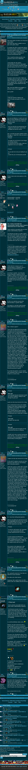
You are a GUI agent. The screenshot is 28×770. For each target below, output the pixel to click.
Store (14, 10)
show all (26, 33)
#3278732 (9, 570)
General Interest (5, 19)
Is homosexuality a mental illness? (11, 706)
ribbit (8, 732)
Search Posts (14, 9)
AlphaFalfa (10, 728)
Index (15, 20)
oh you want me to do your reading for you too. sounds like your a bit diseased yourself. (17, 152)
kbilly (10, 36)
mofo (8, 737)
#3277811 (9, 298)
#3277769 (9, 263)
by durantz (18, 720)
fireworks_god (12, 219)
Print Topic (16, 752)
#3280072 (9, 677)
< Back (17, 33)
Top (27, 111)
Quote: (10, 123)
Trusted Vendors (22, 9)
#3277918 (9, 388)
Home (2, 4)
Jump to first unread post (5, 33)
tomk (10, 386)
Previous (10, 20)
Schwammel (10, 723)
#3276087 (9, 173)
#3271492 (9, 115)
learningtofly (10, 719)
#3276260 (9, 194)
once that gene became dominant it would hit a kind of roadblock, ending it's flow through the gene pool (17, 394)
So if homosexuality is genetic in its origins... (14, 735)
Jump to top (3, 695)
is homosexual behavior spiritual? (11, 722)
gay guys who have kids (13, 418)
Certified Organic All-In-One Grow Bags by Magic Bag (14, 31)
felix (10, 193)
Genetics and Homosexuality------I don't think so (14, 711)
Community (7, 4)
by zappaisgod (19, 742)
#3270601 (9, 37)
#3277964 (9, 455)
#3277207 (9, 221)
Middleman (6, 749)
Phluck (11, 262)
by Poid (18, 710)
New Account (17, 7)
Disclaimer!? (10, 212)
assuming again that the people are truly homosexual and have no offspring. (17, 427)
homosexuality (6, 731)
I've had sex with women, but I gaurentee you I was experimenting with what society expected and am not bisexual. (17, 529)
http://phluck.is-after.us (13, 254)
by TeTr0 (18, 733)
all (7, 713)
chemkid (9, 714)
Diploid (11, 172)
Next (19, 20)
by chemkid (19, 715)
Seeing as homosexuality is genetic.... (12, 740)
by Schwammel (19, 724)
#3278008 (9, 514)
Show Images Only (4, 752)
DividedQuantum (12, 749)
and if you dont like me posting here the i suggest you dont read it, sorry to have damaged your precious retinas (17, 126)
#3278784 (9, 599)
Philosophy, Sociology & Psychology (18, 19)
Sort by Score (10, 752)
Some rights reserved (21, 766)
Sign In (10, 7)
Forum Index (6, 9)
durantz (9, 709)
